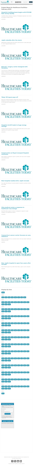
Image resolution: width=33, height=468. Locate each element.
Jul (21, 297)
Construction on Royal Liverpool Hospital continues (15, 153)
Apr (12, 297)
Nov (6, 304)
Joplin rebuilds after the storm (11, 40)
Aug (24, 297)
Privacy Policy (6, 417)
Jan (2, 297)
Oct (2, 304)
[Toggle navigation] (11, 2)
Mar (9, 297)
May (15, 297)
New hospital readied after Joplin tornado (15, 181)
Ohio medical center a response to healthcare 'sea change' (12, 208)
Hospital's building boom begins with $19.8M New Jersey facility (16, 12)
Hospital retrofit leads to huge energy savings (13, 125)
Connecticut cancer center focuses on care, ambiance (16, 235)
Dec (9, 304)
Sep (27, 302)
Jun (18, 297)
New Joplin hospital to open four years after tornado (16, 263)
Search (31, 2)
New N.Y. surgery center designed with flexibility (14, 67)
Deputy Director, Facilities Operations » (7, 423)
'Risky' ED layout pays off (9, 97)
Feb (6, 297)
